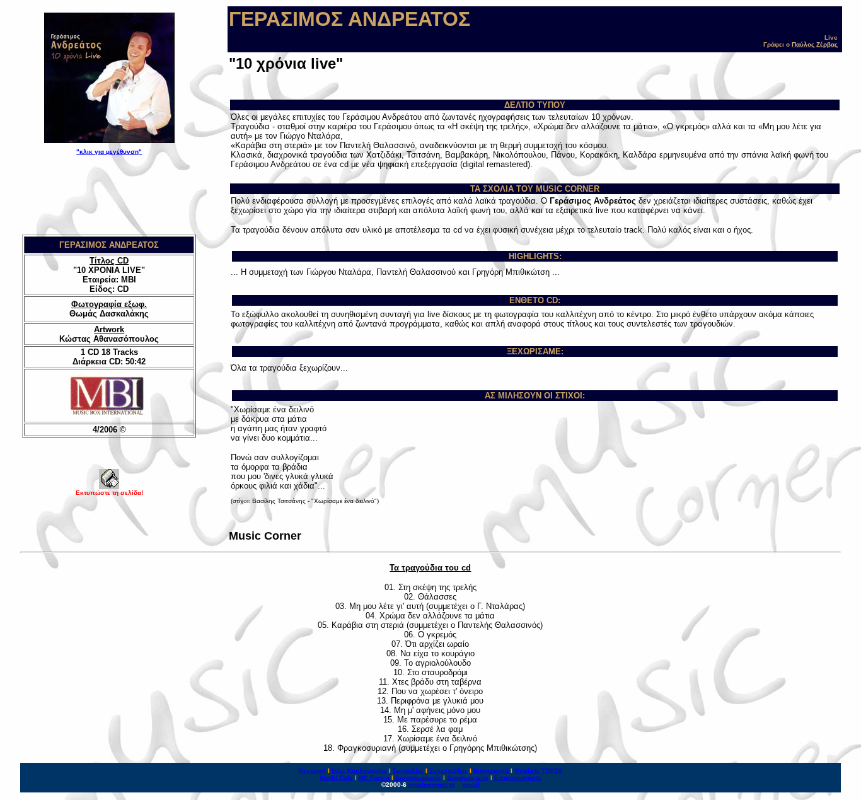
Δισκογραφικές (418, 777)
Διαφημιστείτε (467, 777)
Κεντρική (312, 770)
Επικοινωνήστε (517, 777)
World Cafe (336, 777)
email (471, 784)
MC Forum (374, 777)
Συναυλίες (408, 770)
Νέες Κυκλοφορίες (359, 770)
